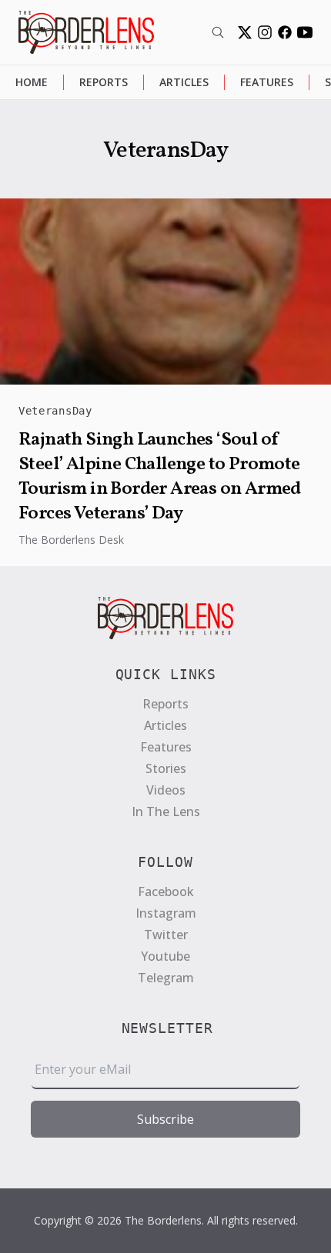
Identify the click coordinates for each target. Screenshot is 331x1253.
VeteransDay (55, 411)
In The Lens (166, 811)
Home (31, 82)
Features (266, 82)
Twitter (166, 934)
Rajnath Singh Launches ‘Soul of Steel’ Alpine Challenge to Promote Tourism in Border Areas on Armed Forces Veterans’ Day (159, 477)
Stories (165, 768)
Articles (184, 82)
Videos (166, 789)
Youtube (165, 956)
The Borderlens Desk (71, 539)
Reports (103, 82)
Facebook (166, 891)
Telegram (166, 977)
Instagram (165, 913)
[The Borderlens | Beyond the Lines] (86, 32)
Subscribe (165, 1119)
